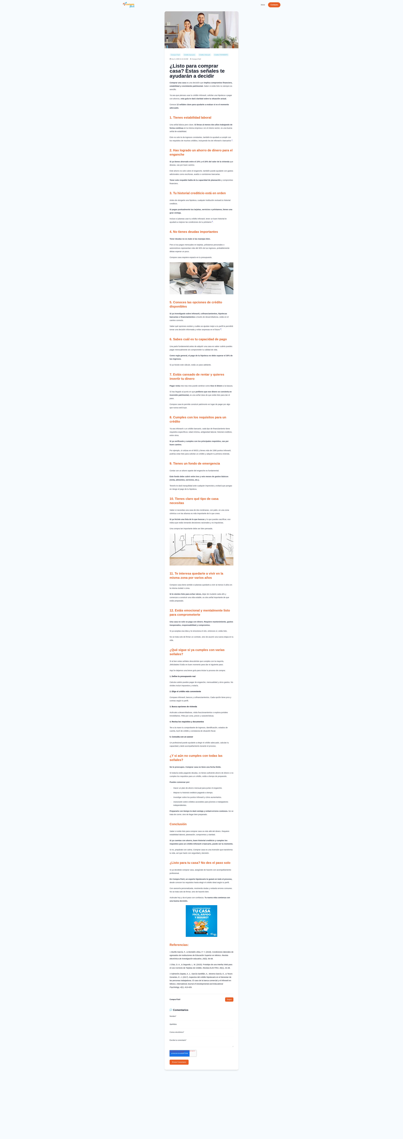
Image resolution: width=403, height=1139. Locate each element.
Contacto (274, 5)
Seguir (229, 999)
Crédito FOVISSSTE (221, 55)
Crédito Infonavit (204, 55)
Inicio (263, 5)
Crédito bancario (189, 55)
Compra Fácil (175, 55)
